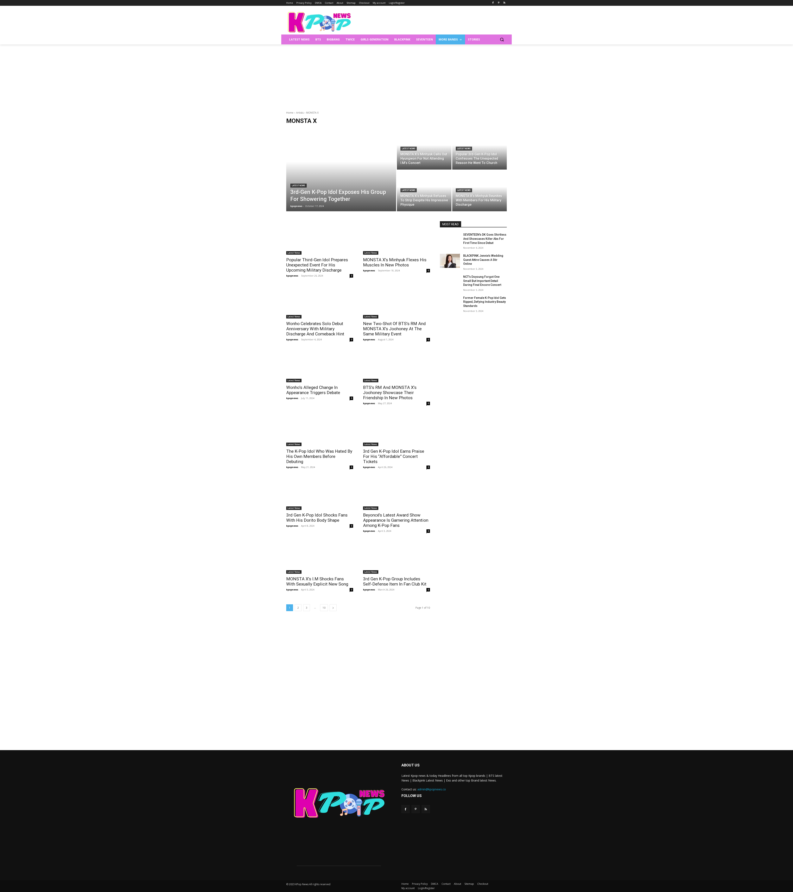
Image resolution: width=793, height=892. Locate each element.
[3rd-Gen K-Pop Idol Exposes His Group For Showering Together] (341, 170)
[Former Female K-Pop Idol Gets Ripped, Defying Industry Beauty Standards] (450, 303)
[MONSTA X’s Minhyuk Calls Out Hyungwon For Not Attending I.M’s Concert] (424, 149)
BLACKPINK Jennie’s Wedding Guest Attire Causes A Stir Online (483, 259)
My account (408, 888)
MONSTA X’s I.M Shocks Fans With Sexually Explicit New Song (317, 581)
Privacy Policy (420, 884)
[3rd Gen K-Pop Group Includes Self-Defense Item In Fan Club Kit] (396, 557)
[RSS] (504, 3)
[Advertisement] (396, 75)
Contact (446, 884)
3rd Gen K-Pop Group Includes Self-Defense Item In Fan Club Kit (395, 581)
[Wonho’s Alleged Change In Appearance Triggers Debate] (319, 365)
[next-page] (333, 607)
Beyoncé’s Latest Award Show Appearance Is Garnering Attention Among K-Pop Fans (395, 520)
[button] (502, 39)
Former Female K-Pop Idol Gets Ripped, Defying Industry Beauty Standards (484, 302)
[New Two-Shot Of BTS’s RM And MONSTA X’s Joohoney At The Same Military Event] (396, 301)
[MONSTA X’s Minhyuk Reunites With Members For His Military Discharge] (479, 190)
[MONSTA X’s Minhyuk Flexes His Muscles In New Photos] (396, 238)
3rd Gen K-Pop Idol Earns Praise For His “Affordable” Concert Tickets (393, 456)
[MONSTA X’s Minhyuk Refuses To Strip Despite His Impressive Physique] (424, 190)
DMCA (434, 884)
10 (324, 607)
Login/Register (426, 888)
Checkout (482, 884)
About (457, 884)
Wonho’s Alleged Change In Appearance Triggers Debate (313, 390)
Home (289, 112)
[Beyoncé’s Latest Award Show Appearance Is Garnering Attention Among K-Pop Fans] (396, 493)
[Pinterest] (498, 3)
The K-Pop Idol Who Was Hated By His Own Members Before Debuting (319, 456)
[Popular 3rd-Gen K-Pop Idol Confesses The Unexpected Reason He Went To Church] (479, 149)
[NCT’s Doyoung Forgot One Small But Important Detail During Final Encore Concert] (450, 282)
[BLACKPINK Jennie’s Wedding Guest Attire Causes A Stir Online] (450, 261)
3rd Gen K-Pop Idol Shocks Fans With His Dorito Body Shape (317, 518)
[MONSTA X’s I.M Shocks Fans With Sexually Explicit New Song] (319, 557)
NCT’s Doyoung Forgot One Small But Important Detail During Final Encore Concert (482, 280)
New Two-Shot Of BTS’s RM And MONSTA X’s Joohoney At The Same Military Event (394, 328)
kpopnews (292, 275)
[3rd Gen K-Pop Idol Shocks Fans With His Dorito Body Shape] (319, 493)
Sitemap (469, 884)
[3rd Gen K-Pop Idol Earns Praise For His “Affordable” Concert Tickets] (396, 429)
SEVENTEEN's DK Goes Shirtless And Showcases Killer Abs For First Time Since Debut (484, 238)
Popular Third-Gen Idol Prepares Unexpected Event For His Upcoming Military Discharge (317, 265)
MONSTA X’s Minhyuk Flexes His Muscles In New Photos (394, 262)
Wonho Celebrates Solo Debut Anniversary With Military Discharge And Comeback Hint (315, 328)
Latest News (298, 185)
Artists (300, 112)
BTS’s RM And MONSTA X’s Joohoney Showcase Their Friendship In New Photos (390, 392)
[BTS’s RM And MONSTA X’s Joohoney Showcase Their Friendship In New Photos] (396, 365)
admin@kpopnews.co (431, 789)
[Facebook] (493, 3)
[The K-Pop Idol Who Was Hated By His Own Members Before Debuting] (319, 429)
